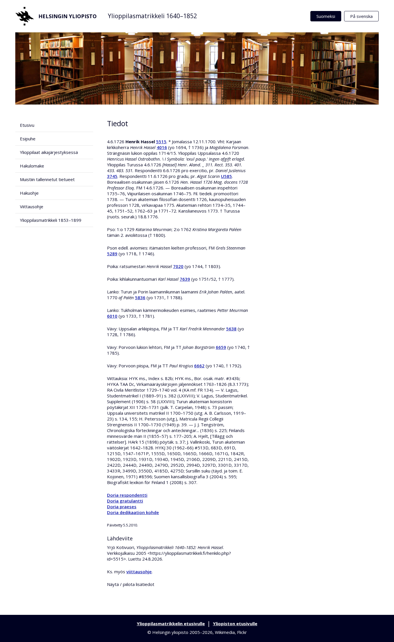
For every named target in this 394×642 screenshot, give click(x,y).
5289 (112, 253)
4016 (162, 147)
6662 (199, 366)
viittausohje (139, 571)
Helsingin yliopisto (67, 16)
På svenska (361, 16)
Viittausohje (31, 206)
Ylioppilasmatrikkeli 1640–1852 (152, 16)
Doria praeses (121, 506)
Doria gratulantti (125, 501)
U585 (226, 176)
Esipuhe (27, 139)
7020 (178, 266)
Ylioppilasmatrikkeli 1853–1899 (50, 220)
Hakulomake (32, 166)
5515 (161, 141)
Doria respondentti (127, 495)
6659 (221, 347)
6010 (112, 316)
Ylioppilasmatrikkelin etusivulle (171, 623)
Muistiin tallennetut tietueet (47, 179)
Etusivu (27, 125)
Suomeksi (325, 16)
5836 (140, 297)
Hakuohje (29, 193)
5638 (231, 329)
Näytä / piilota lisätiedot (130, 584)
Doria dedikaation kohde (133, 512)
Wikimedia (225, 632)
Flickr (242, 632)
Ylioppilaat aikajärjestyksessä (49, 152)
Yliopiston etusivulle (235, 623)
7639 (185, 279)
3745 (112, 176)
